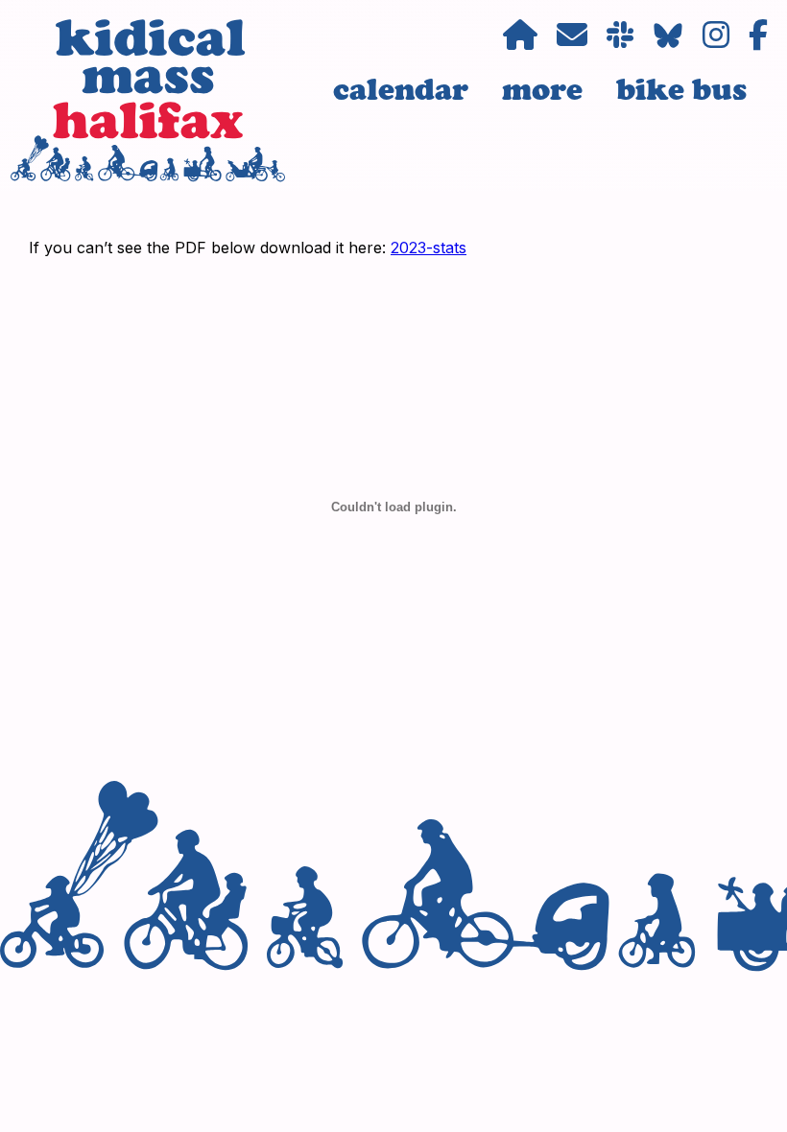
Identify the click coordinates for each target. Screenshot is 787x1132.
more (542, 89)
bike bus (681, 89)
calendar (400, 89)
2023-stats (428, 247)
